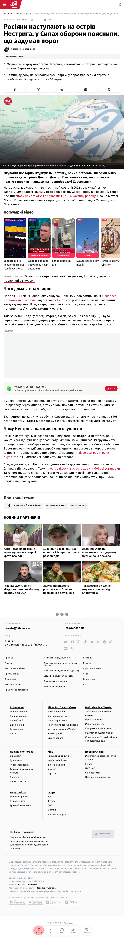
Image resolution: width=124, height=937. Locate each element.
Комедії (52, 769)
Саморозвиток (93, 772)
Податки (14, 777)
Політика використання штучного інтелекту (61, 664)
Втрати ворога (55, 738)
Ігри (85, 685)
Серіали (52, 773)
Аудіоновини (17, 729)
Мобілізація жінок (94, 724)
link (65, 642)
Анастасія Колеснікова (23, 49)
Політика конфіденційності (57, 658)
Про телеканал (12, 674)
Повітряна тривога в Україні (63, 724)
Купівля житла (17, 801)
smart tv (53, 902)
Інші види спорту (57, 814)
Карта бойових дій (57, 716)
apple (35, 902)
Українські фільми (57, 760)
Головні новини (18, 711)
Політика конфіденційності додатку (61, 671)
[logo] (14, 4)
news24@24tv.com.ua (18, 628)
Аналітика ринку (18, 796)
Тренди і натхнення (20, 805)
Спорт (51, 792)
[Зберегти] (109, 89)
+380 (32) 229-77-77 (27, 884)
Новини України (24, 14)
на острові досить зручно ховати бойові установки (83, 468)
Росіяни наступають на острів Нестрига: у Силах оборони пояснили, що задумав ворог (77, 14)
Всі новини (17, 707)
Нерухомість (18, 792)
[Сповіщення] (120, 4)
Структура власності (93, 669)
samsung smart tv (72, 902)
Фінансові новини (19, 764)
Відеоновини (17, 724)
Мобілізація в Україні (98, 707)
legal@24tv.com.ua (46, 888)
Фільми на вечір (56, 764)
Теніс (50, 805)
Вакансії (87, 663)
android (17, 902)
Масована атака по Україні (62, 729)
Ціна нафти (16, 756)
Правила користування (16, 690)
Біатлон (52, 809)
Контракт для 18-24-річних (99, 728)
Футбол (52, 801)
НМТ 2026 (90, 768)
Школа (88, 764)
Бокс (50, 796)
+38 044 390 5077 (74, 628)
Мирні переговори (57, 720)
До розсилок (102, 834)
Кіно (50, 751)
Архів (85, 674)
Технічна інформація (54, 687)
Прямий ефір (17, 720)
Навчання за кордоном (97, 777)
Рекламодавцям (13, 685)
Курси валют (16, 760)
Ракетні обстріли (57, 711)
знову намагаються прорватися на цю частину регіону (56, 196)
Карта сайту (89, 679)
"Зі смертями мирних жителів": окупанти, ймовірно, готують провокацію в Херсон (57, 278)
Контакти (87, 658)
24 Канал (8, 14)
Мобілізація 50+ (93, 719)
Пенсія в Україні (18, 781)
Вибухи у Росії (55, 733)
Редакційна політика (15, 669)
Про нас (9, 658)
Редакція (9, 663)
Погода (14, 733)
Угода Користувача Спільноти (58, 676)
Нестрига (64, 300)
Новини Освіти (94, 751)
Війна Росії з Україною (62, 707)
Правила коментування (55, 681)
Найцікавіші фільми (58, 756)
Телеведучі (10, 679)
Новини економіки (21, 751)
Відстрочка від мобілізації (99, 732)
